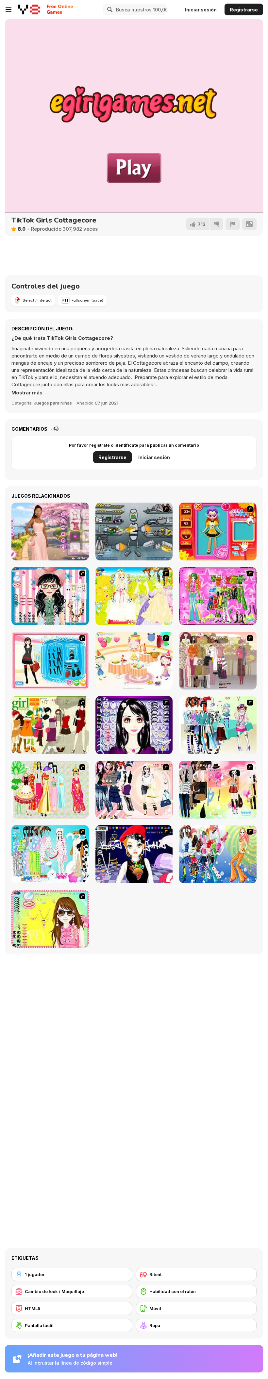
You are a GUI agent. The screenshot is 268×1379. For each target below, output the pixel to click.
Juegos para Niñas (53, 403)
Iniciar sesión (201, 9)
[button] (26, 392)
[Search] (109, 9)
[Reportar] (233, 224)
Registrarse (244, 9)
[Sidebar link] (8, 9)
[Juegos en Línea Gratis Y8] (29, 9)
